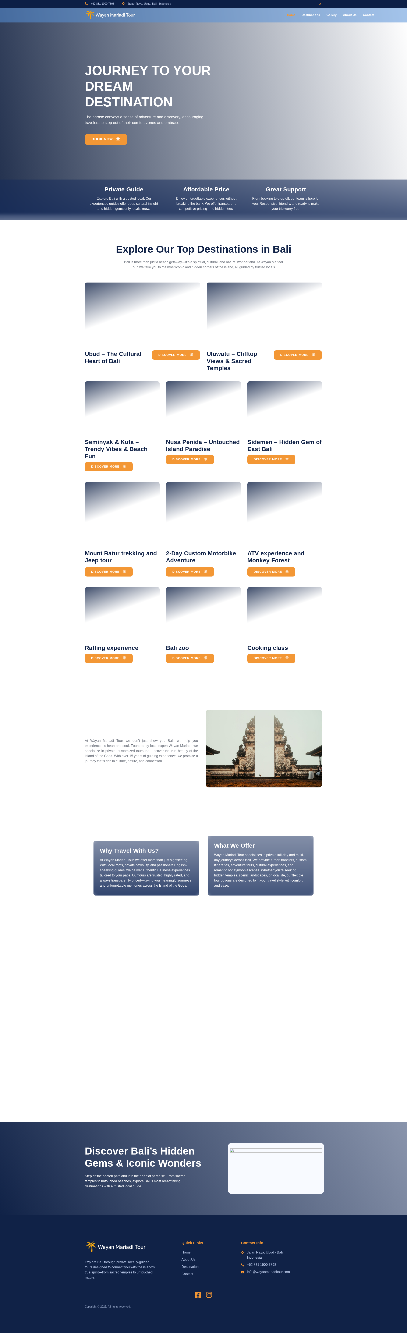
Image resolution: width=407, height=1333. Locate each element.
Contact (368, 15)
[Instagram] (209, 1295)
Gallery (331, 15)
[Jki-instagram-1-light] (320, 4)
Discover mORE (172, 355)
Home (291, 15)
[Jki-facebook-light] (313, 4)
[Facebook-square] (198, 1295)
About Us (350, 15)
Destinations (311, 15)
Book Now (102, 139)
